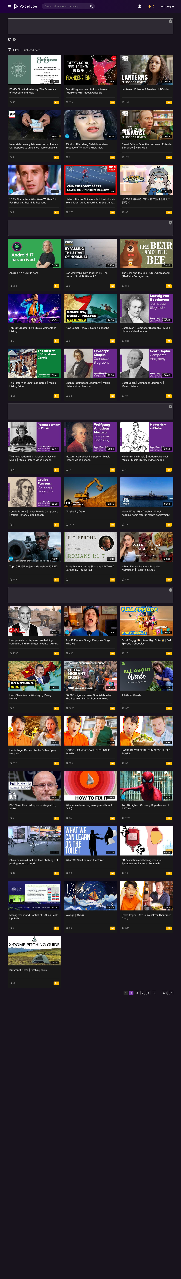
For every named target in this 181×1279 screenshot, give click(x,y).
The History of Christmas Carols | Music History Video (32, 384)
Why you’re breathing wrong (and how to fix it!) (89, 807)
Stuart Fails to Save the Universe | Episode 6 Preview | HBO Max (146, 146)
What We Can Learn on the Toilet (85, 860)
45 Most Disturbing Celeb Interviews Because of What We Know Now (87, 146)
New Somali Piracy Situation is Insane (87, 327)
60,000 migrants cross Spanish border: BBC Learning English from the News (89, 697)
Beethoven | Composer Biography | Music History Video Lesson (146, 329)
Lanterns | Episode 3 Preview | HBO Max (146, 89)
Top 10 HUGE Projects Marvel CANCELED (33, 566)
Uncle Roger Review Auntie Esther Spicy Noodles (32, 752)
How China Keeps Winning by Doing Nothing (30, 697)
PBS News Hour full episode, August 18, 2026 (32, 807)
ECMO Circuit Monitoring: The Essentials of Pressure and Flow (32, 91)
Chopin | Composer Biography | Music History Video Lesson (88, 384)
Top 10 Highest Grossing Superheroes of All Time (145, 807)
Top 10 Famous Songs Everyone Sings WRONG (88, 642)
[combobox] (65, 6)
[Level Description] (14, 39)
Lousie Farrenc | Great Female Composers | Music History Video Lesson (33, 513)
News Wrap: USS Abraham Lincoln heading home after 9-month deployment (146, 513)
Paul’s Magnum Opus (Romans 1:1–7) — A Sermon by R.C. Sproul (90, 568)
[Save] (57, 59)
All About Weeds (131, 695)
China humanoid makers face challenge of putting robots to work (33, 861)
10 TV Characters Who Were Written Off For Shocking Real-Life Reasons (32, 201)
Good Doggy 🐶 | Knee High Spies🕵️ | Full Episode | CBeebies (146, 642)
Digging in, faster (76, 511)
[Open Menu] (9, 6)
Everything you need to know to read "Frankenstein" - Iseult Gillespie (87, 91)
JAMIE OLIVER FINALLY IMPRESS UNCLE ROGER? (146, 752)
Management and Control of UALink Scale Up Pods (33, 916)
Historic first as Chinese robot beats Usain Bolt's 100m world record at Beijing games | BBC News (90, 201)
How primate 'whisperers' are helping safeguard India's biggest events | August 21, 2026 (34, 642)
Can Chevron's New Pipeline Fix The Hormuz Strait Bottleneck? (86, 274)
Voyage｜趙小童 (75, 914)
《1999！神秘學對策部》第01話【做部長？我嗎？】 (146, 201)
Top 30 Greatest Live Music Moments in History (32, 329)
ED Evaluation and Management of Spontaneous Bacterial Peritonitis (142, 861)
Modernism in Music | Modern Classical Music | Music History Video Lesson (145, 458)
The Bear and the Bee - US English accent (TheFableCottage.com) (146, 274)
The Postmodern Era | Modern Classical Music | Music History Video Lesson (32, 458)
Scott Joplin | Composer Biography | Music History (143, 384)
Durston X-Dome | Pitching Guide (28, 969)
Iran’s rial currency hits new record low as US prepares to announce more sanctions (33, 146)
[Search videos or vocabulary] (91, 6)
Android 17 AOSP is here (23, 272)
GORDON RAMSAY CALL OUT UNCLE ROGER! (88, 752)
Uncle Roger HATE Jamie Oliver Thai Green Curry (146, 916)
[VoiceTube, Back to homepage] (25, 6)
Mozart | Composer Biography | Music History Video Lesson (88, 458)
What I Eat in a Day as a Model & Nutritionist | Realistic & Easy (141, 568)
